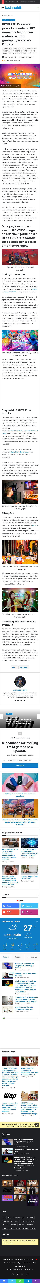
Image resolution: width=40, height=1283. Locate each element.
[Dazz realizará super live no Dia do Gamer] (32, 1200)
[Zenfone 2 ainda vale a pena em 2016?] (7, 975)
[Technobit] (13, 7)
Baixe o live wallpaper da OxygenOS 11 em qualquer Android (24, 966)
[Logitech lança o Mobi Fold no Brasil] (29, 870)
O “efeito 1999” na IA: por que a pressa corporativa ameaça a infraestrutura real (29, 852)
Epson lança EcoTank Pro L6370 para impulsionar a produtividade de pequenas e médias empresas (10, 854)
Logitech (13, 1224)
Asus (4, 1217)
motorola (21, 1224)
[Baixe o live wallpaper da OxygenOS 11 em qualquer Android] (7, 966)
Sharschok (18, 431)
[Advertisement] (20, 395)
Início (5, 16)
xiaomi (33, 1228)
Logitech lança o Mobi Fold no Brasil (29, 878)
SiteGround (21, 1266)
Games (12, 20)
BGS (9, 1217)
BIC (14, 667)
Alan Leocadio (9, 57)
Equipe (19, 1269)
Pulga (33, 431)
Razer (12, 1228)
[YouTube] (18, 700)
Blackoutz (26, 431)
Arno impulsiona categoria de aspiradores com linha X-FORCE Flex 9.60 (29, 1071)
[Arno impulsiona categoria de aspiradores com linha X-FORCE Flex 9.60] (29, 1061)
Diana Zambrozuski (22, 452)
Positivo (5, 1228)
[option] (20, 716)
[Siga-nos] (37, 1125)
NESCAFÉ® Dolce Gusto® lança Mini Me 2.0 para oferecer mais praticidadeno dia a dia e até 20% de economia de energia (29, 1108)
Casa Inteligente (7, 1221)
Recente (18, 957)
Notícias (10, 16)
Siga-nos (5, 1234)
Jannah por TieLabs (10, 1263)
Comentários (32, 957)
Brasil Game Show (19, 1217)
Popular (6, 957)
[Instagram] (21, 700)
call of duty (30, 1217)
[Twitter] (15, 700)
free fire (17, 1221)
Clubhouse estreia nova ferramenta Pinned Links (24, 1008)
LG (8, 1224)
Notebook (30, 1224)
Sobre (14, 1269)
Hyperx (31, 1221)
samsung (25, 1228)
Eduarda (33, 525)
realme (18, 1228)
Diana (11, 431)
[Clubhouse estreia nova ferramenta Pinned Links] (7, 1009)
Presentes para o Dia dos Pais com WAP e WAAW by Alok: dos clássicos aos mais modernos (9, 1107)
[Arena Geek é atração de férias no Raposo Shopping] (7, 1198)
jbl (3, 1224)
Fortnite (24, 667)
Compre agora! (28, 1269)
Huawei (24, 1221)
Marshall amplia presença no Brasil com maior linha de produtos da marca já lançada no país (10, 880)
